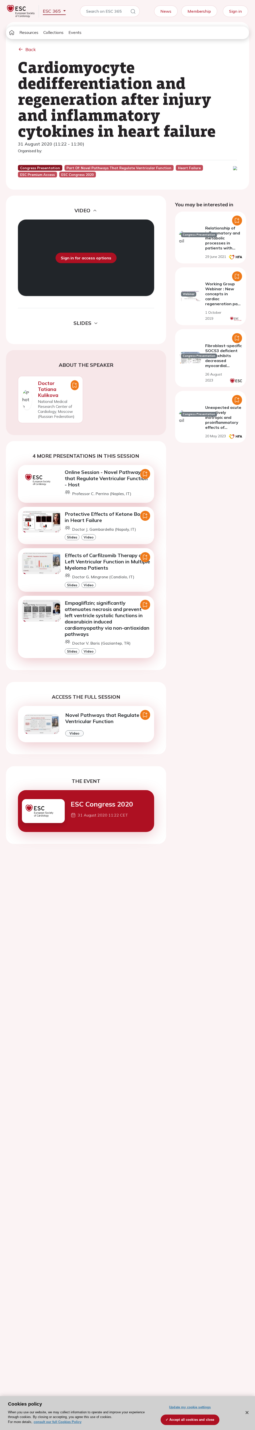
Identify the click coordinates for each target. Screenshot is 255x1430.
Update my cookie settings (190, 1407)
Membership (199, 11)
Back (30, 49)
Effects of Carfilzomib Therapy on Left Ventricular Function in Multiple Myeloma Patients (107, 561)
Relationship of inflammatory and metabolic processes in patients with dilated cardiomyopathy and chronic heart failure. (222, 248)
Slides (72, 537)
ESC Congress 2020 (102, 804)
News (165, 11)
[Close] (247, 1412)
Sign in (235, 11)
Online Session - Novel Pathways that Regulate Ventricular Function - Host (106, 478)
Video (89, 537)
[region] (127, 1413)
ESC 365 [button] (52, 11)
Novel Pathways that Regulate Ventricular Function (102, 718)
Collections (53, 32)
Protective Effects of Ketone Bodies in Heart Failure (107, 517)
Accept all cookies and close (191, 1420)
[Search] (133, 12)
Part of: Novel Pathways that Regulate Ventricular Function (118, 168)
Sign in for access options (86, 257)
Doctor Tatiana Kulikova (48, 389)
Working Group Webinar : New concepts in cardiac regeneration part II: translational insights (223, 298)
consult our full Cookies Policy (57, 1422)
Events (74, 32)
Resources (28, 32)
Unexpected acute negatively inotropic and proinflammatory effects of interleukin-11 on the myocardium (223, 422)
